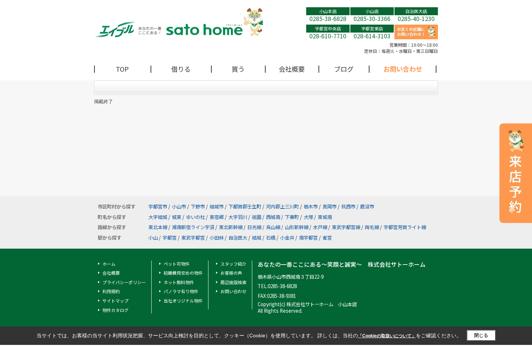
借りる (181, 68)
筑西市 (348, 206)
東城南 (325, 217)
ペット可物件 (177, 264)
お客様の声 (231, 273)
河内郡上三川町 (282, 206)
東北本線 (157, 227)
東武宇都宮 (193, 237)
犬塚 (308, 217)
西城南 (273, 217)
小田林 (217, 237)
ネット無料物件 (179, 282)
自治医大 (237, 237)
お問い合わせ (402, 68)
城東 (176, 217)
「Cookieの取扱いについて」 (387, 335)
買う (238, 68)
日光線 (254, 227)
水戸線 (320, 227)
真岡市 (329, 206)
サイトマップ (115, 301)
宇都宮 (169, 237)
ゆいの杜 (195, 217)
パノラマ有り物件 (181, 291)
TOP (122, 68)
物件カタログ (115, 310)
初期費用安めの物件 (183, 273)
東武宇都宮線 (346, 227)
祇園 (256, 217)
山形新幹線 (296, 227)
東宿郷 (217, 217)
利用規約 (111, 291)
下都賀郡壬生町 (244, 206)
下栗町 (292, 217)
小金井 (287, 237)
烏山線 (273, 227)
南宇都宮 (308, 237)
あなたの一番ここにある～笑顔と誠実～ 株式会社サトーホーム (342, 264)
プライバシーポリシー (124, 282)
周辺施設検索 (233, 282)
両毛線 (372, 227)
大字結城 (157, 217)
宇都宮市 (157, 206)
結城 (256, 237)
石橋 (270, 237)
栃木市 (311, 206)
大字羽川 (237, 217)
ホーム (108, 264)
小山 (153, 237)
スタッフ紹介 (233, 264)
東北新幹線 (230, 227)
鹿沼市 (367, 206)
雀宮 (327, 237)
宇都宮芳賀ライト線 (405, 227)
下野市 (198, 206)
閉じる (481, 335)
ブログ (344, 68)
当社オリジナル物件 (183, 301)
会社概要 (292, 68)
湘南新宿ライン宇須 (193, 227)
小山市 (179, 206)
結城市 (217, 206)
